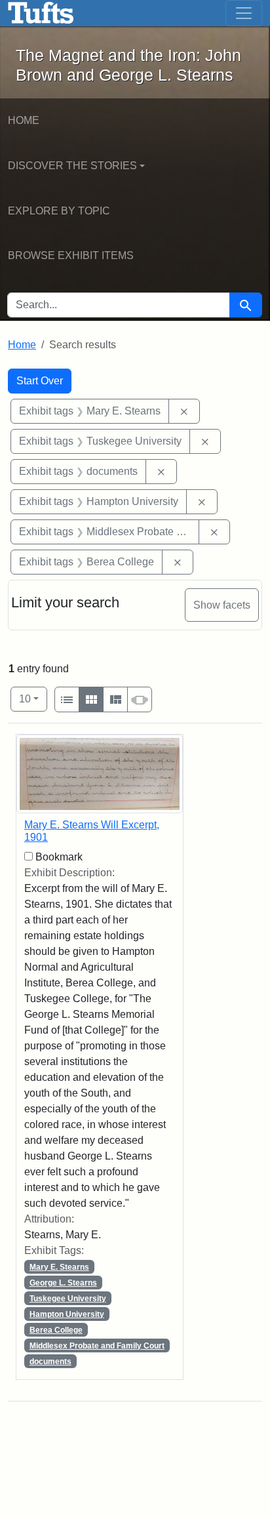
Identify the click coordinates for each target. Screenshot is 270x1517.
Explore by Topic (59, 210)
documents (50, 1361)
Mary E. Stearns (59, 1267)
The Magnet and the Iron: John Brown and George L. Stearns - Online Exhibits (41, 13)
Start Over (39, 380)
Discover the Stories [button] (72, 165)
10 (33, 698)
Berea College (56, 1330)
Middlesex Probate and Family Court (96, 1345)
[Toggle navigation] (243, 13)
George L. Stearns (63, 1282)
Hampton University (66, 1314)
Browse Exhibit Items (71, 255)
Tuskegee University (67, 1298)
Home (23, 120)
